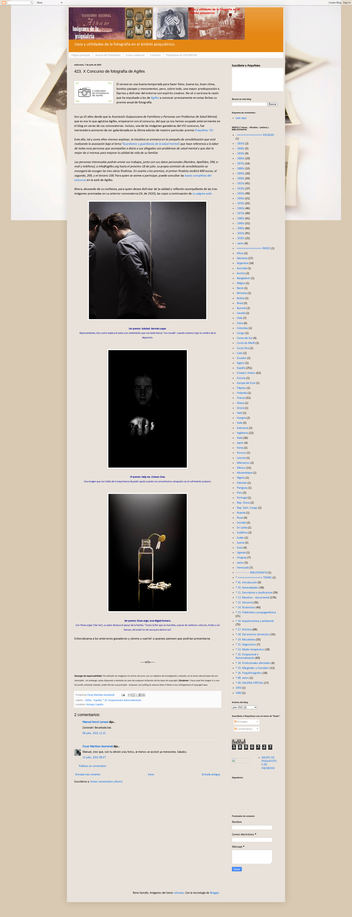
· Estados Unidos (245, 373)
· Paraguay (241, 487)
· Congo (240, 333)
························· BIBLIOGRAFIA (251, 572)
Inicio (151, 774)
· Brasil (239, 303)
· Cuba (239, 353)
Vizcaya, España (94, 704)
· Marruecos (243, 463)
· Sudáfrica (241, 532)
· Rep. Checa (243, 502)
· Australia (241, 268)
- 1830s (240, 143)
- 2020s (87, 700)
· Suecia (240, 542)
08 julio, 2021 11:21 (94, 733)
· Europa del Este (245, 383)
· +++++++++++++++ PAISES (253, 248)
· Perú (239, 492)
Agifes (155, 97)
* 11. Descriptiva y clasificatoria (254, 592)
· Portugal (241, 497)
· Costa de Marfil (245, 343)
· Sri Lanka (241, 527)
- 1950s (240, 203)
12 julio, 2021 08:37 (94, 757)
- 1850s (240, 153)
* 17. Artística (244, 629)
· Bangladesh (243, 278)
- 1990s (240, 223)
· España (97, 700)
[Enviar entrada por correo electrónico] (122, 695)
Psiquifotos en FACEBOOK (181, 55)
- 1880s (240, 168)
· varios (240, 562)
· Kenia (239, 447)
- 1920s (240, 188)
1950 (238, 688)
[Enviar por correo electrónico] (129, 695)
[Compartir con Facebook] (140, 695)
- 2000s (240, 228)
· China (239, 323)
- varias (240, 243)
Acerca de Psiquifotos (107, 55)
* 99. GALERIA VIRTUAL (249, 683)
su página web (202, 193)
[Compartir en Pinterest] (143, 695)
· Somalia (241, 522)
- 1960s (240, 208)
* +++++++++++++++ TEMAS (254, 577)
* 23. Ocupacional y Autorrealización (122, 700)
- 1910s (240, 183)
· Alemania (241, 258)
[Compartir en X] (136, 695)
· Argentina (242, 263)
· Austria (240, 273)
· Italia (239, 438)
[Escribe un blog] (133, 695)
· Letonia (241, 458)
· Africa (239, 253)
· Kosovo (241, 452)
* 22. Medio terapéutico (250, 649)
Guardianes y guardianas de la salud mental (150, 144)
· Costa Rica (242, 348)
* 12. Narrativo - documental (252, 597)
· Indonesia (242, 428)
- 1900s (240, 178)
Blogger (214, 892)
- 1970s (240, 213)
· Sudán (240, 537)
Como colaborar (135, 55)
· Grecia (240, 408)
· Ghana (240, 403)
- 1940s (240, 198)
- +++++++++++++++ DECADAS (255, 135)
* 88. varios (242, 678)
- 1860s (240, 158)
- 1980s (240, 218)
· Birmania (241, 293)
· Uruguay (241, 557)
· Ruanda (240, 512)
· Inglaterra (242, 433)
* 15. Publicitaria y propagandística (256, 612)
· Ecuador (241, 358)
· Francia (240, 398)
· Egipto (240, 363)
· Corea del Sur (244, 338)
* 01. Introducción (246, 582)
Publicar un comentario (92, 766)
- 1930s (240, 193)
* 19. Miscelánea (245, 639)
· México (241, 467)
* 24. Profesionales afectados (253, 663)
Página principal (80, 55)
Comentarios (244, 729)
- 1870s (240, 163)
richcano (179, 892)
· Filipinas (241, 388)
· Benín (239, 288)
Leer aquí (241, 118)
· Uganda (241, 552)
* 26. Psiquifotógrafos (249, 673)
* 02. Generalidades (247, 587)
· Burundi (241, 308)
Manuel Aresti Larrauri (95, 722)
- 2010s (240, 233)
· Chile (239, 318)
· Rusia (239, 517)
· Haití (239, 413)
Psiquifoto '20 (204, 130)
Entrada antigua (211, 774)
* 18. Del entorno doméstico (253, 634)
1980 (238, 693)
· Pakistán (241, 483)
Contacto (155, 55)
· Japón (240, 443)
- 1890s (240, 173)
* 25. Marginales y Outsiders (252, 668)
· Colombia (242, 328)
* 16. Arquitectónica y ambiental (255, 621)
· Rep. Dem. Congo (246, 507)
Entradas (241, 721)
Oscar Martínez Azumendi (97, 746)
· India (239, 423)
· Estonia (241, 378)
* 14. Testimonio (245, 607)
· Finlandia (241, 393)
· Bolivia (240, 298)
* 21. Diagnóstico (246, 644)
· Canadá (240, 313)
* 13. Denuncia (244, 602)
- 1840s (240, 148)
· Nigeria (240, 477)
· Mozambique (244, 472)
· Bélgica (240, 283)
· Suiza (239, 547)
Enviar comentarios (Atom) (106, 781)
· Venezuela (242, 567)
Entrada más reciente (87, 774)
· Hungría (241, 418)
